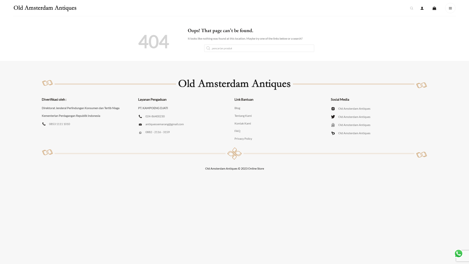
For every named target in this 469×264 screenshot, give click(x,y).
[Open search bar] (411, 8)
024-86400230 (155, 116)
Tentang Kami (243, 115)
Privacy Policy (243, 138)
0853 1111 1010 (59, 124)
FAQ (237, 131)
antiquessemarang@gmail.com (164, 124)
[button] (422, 8)
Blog (237, 108)
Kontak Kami (242, 123)
